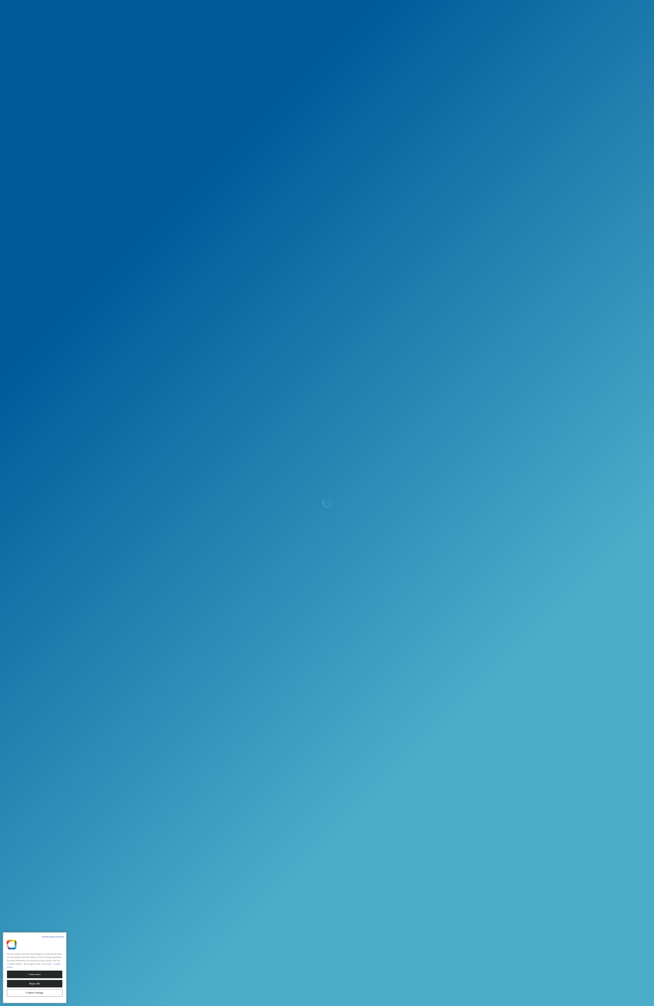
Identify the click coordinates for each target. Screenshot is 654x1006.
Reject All (34, 983)
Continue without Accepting (53, 936)
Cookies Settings (34, 992)
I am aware (35, 974)
